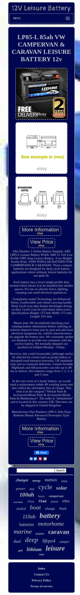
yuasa (54, 501)
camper (64, 541)
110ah (29, 517)
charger (22, 480)
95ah (62, 509)
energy (36, 480)
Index (41, 568)
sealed (21, 509)
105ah (30, 501)
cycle (45, 487)
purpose (40, 533)
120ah (64, 481)
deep (31, 539)
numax (51, 479)
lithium (34, 549)
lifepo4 (48, 540)
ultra (65, 501)
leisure (55, 548)
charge (50, 508)
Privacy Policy (41, 580)
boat (35, 507)
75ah (42, 501)
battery (50, 516)
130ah (41, 554)
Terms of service (41, 586)
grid (20, 550)
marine (23, 531)
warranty (18, 502)
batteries (26, 524)
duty (31, 489)
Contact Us (41, 574)
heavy (41, 496)
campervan (56, 496)
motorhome (51, 524)
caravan (58, 531)
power (20, 488)
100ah (26, 495)
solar (61, 488)
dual (17, 541)
